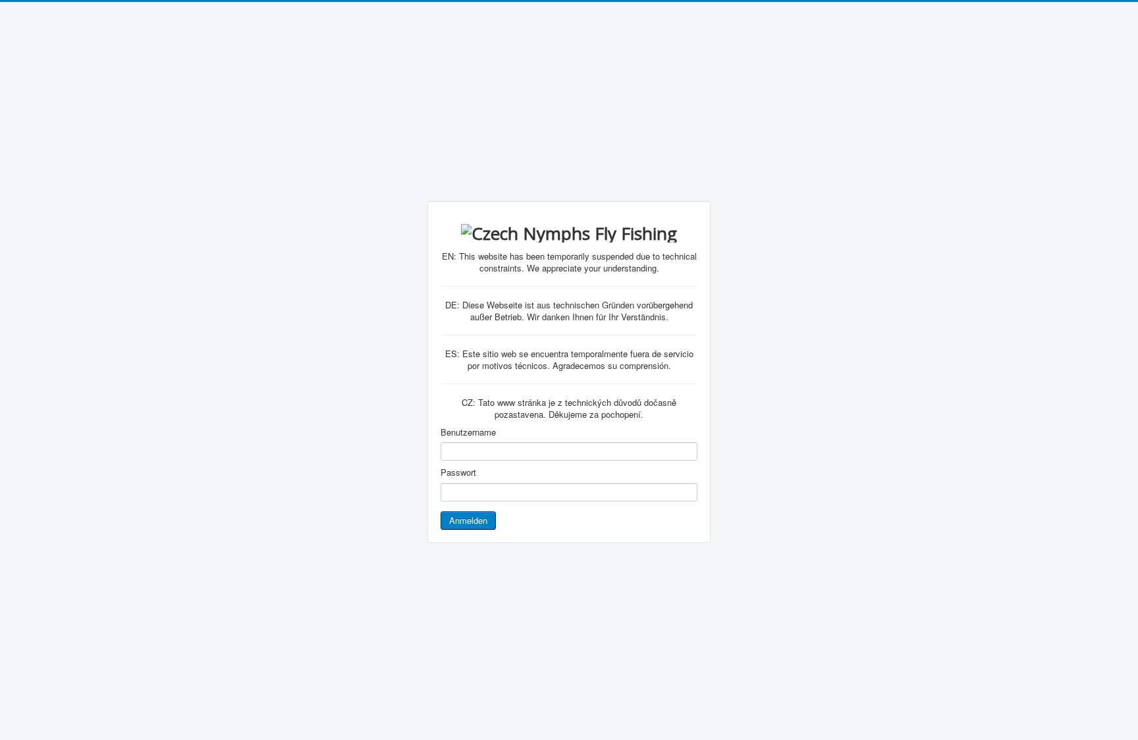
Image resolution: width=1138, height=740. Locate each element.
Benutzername (468, 432)
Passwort (458, 472)
